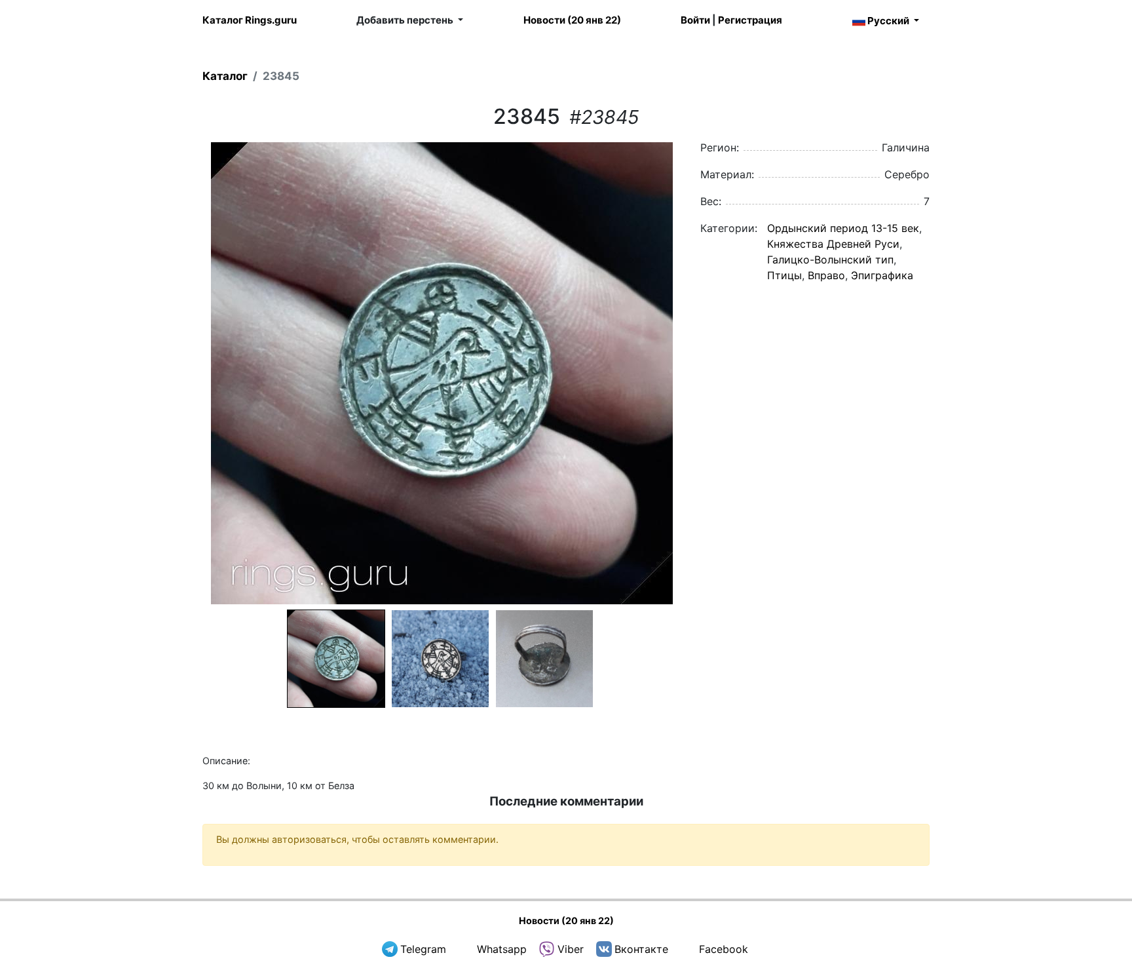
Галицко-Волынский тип (830, 259)
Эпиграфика (882, 275)
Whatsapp (502, 949)
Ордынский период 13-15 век (843, 228)
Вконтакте (641, 949)
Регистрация (750, 20)
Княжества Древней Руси (833, 243)
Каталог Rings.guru (249, 20)
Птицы (784, 275)
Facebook (723, 949)
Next (698, 373)
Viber (570, 949)
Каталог (225, 76)
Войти (695, 20)
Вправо (826, 275)
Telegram (423, 949)
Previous (185, 373)
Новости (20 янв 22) (572, 20)
